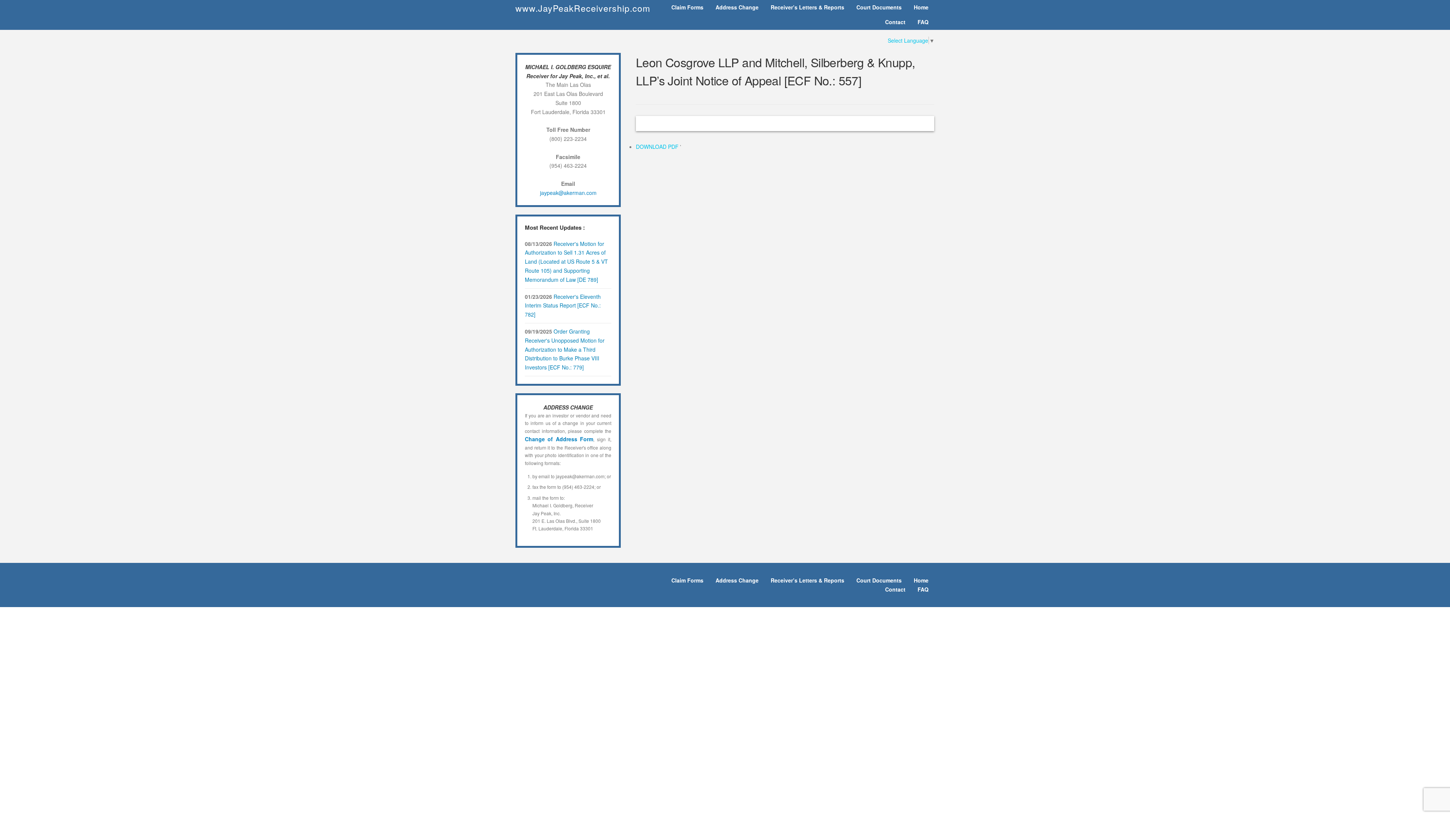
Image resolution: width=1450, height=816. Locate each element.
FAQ (923, 22)
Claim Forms (687, 7)
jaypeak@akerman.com (568, 192)
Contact (895, 22)
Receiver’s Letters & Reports (807, 7)
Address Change (737, 7)
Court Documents (879, 7)
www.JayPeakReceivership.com (582, 8)
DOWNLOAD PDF (658, 146)
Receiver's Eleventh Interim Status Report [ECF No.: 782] (563, 305)
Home (921, 7)
